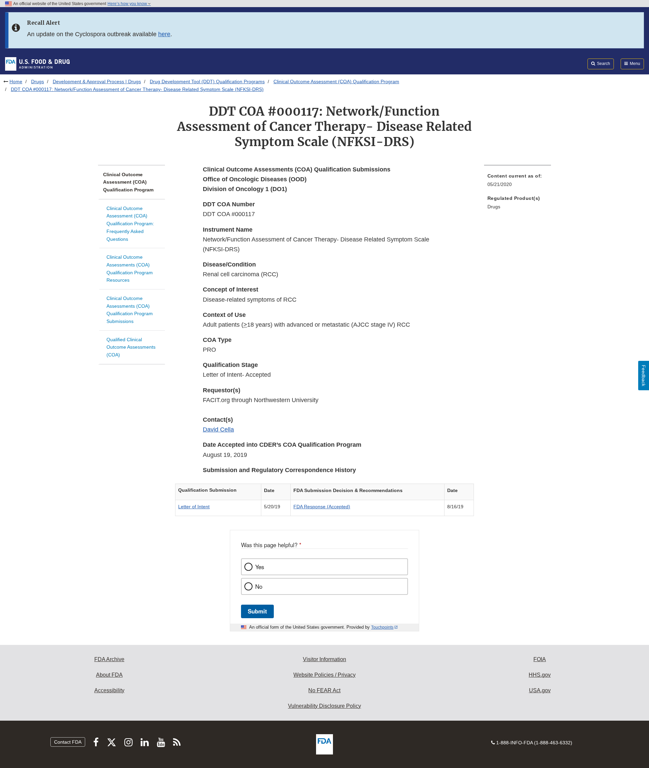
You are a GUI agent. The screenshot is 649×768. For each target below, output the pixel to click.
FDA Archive (109, 659)
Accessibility (109, 690)
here (164, 34)
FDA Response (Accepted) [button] (321, 506)
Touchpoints (382, 627)
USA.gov (540, 690)
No (258, 586)
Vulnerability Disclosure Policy (324, 706)
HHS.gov (540, 675)
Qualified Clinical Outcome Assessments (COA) (130, 347)
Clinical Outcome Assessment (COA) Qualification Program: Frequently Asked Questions (130, 224)
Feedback (643, 375)
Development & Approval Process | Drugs (97, 81)
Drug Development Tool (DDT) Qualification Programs (207, 81)
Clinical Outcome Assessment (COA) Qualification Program (336, 81)
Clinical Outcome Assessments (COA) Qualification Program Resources (129, 268)
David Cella (218, 429)
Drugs (37, 81)
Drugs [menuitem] (493, 206)
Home (15, 81)
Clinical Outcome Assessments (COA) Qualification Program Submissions (129, 310)
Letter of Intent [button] (194, 506)
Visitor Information (324, 659)
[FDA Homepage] (37, 63)
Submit (257, 611)
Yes (259, 567)
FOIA (539, 659)
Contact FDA (67, 742)
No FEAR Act (324, 690)
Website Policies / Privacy (324, 675)
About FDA (109, 675)
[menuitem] (517, 182)
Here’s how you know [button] (127, 3)
